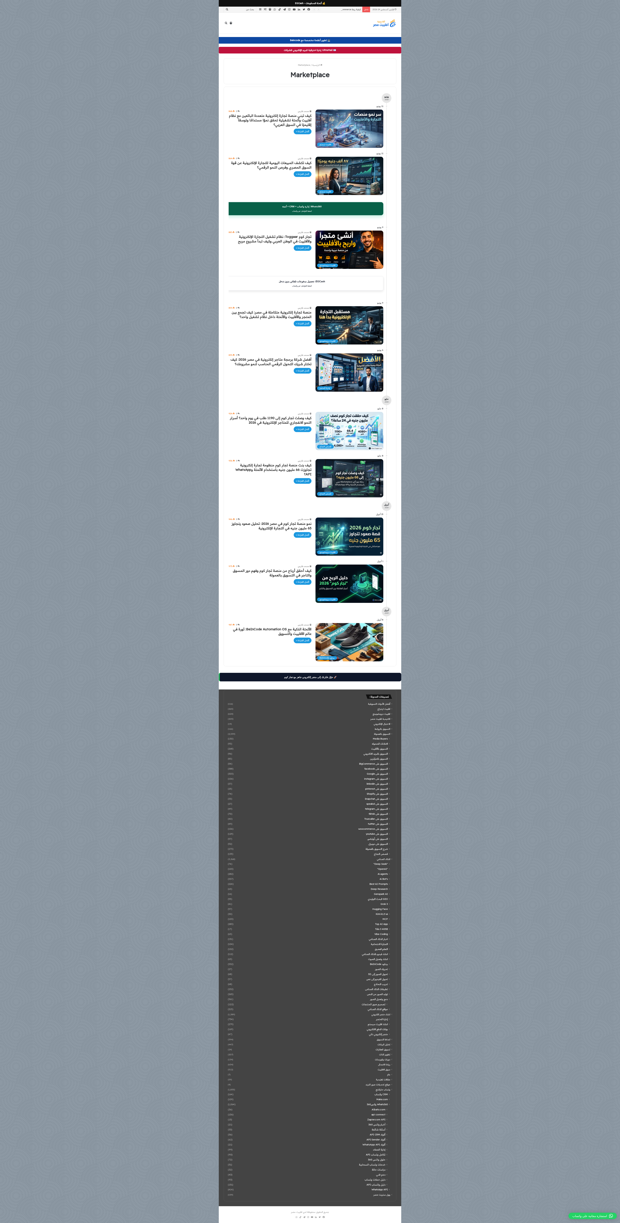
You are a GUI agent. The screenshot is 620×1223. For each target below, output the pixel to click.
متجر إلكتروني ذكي (378, 1034)
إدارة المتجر (382, 1019)
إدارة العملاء (379, 1149)
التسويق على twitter (378, 823)
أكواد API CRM (377, 1134)
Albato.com (378, 1109)
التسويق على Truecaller (376, 818)
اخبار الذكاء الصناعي (378, 939)
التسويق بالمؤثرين (379, 758)
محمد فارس (303, 111)
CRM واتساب (381, 1094)
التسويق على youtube (377, 833)
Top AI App (381, 924)
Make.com (382, 1099)
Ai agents (383, 874)
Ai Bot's (384, 879)
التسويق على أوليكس (377, 838)
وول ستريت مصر (381, 1194)
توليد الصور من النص (377, 994)
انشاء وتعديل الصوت (378, 959)
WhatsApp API (380, 1189)
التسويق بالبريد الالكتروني (375, 753)
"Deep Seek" (380, 864)
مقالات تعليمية (383, 1079)
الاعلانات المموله (380, 743)
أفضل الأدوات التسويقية (379, 703)
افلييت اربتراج (383, 708)
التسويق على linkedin (377, 783)
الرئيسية (316, 65)
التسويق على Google (377, 773)
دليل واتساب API (376, 1184)
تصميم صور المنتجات (373, 1004)
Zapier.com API (376, 1119)
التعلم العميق (381, 949)
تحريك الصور (381, 969)
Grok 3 (384, 904)
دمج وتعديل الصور (379, 999)
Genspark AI (381, 894)
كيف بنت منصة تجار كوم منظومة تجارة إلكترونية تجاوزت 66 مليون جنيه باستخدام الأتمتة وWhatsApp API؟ (273, 469)
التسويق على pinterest (376, 788)
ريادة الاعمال (384, 1064)
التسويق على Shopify (377, 793)
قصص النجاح (381, 853)
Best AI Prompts (378, 884)
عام (388, 1074)
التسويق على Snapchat (376, 798)
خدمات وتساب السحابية (372, 1164)
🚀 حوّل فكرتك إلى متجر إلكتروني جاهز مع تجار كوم (310, 677)
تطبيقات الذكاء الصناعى (376, 989)
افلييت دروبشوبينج (381, 713)
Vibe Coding (381, 934)
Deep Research (379, 889)
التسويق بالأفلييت (379, 748)
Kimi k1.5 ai (382, 914)
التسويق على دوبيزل (378, 843)
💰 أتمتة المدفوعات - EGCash (310, 3)
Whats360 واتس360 (377, 1104)
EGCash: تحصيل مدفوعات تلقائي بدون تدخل (302, 283)
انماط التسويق (383, 1039)
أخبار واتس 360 (376, 1124)
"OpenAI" (382, 869)
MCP (385, 919)
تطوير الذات (384, 1054)
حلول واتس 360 (376, 1159)
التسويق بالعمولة (382, 733)
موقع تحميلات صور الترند (378, 1084)
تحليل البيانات (383, 1044)
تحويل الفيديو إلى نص (377, 979)
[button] (592, 1216)
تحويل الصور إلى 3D (378, 974)
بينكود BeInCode (379, 964)
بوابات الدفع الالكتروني (377, 1029)
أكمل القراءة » (302, 131)
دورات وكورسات (382, 1059)
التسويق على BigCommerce (373, 763)
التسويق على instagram (376, 778)
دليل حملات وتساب (375, 1179)
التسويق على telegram (376, 808)
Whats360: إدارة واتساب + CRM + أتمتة (302, 208)
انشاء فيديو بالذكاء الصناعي (375, 954)
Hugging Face (380, 909)
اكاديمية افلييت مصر (380, 718)
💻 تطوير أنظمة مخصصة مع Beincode (310, 40)
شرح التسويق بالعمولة (377, 848)
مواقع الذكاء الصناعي (378, 1009)
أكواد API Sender (376, 1139)
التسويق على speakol (377, 803)
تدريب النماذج (381, 984)
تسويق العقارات (383, 1049)
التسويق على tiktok (378, 813)
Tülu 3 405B (381, 929)
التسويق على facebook (376, 768)
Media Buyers (380, 738)
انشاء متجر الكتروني (380, 1014)
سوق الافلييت (384, 1069)
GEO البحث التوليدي (378, 899)
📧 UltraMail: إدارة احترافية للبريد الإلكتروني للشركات (310, 50)
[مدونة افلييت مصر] (384, 23)
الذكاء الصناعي (383, 859)
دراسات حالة (378, 1169)
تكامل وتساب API (375, 1154)
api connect (378, 1114)
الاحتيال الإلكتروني (382, 723)
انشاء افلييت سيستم (378, 1024)
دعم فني (380, 1174)
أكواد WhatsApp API (373, 1144)
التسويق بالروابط (382, 728)
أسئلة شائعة (378, 1129)
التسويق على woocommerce (373, 828)
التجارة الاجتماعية (379, 944)
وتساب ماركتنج (383, 1089)
